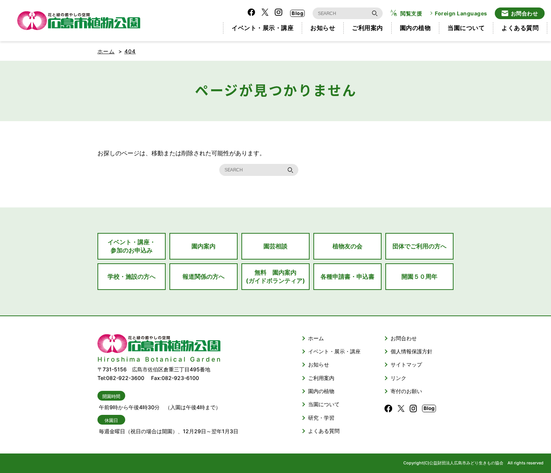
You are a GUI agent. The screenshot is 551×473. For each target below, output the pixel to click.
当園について (466, 28)
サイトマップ (406, 364)
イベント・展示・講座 (262, 28)
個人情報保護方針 (412, 351)
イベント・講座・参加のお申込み (132, 246)
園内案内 (204, 246)
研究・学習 (321, 417)
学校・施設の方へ (132, 276)
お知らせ (322, 28)
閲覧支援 (411, 13)
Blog (297, 13)
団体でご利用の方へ (419, 246)
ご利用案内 (367, 28)
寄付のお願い (406, 391)
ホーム (106, 51)
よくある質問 (520, 28)
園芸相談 (275, 246)
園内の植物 (415, 28)
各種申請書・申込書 (347, 276)
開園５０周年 (419, 276)
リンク (398, 378)
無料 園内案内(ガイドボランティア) (275, 276)
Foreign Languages (461, 13)
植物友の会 (347, 246)
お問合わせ (524, 13)
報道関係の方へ (204, 276)
